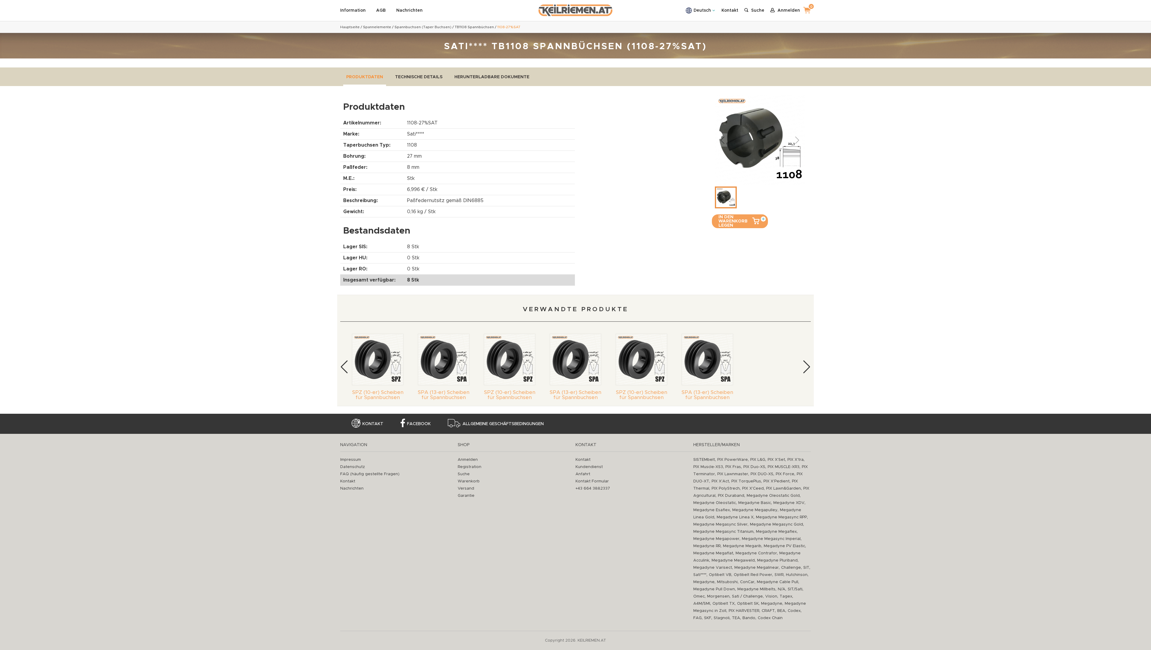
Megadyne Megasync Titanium (723, 532)
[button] (344, 367)
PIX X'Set (776, 460)
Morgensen (718, 596)
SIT (806, 568)
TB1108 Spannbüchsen (474, 27)
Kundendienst (589, 467)
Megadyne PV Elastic (784, 546)
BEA (781, 611)
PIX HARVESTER (744, 611)
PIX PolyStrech (726, 488)
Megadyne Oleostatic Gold (773, 496)
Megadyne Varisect (712, 568)
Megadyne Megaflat (713, 553)
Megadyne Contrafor (756, 553)
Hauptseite (350, 27)
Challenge (791, 568)
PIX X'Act (720, 481)
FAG (697, 618)
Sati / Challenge (747, 596)
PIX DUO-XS (762, 474)
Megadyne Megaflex (776, 532)
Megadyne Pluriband (777, 560)
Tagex (786, 596)
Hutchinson (796, 575)
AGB (381, 10)
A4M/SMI (701, 604)
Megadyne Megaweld (733, 560)
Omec (699, 596)
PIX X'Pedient (776, 481)
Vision (771, 596)
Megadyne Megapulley (755, 510)
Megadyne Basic (754, 503)
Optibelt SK (748, 604)
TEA (736, 618)
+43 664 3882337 (593, 488)
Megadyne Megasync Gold (776, 524)
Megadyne (704, 582)
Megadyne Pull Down (714, 589)
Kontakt (729, 10)
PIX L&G (757, 460)
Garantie (466, 496)
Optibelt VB (720, 575)
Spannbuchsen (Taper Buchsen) (422, 27)
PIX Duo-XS (754, 467)
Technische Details (418, 77)
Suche (464, 474)
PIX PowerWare (732, 460)
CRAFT (768, 611)
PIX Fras (733, 467)
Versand (466, 488)
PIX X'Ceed (753, 488)
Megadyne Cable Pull (777, 582)
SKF (707, 618)
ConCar (747, 582)
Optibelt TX (723, 604)
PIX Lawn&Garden (783, 488)
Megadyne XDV (789, 503)
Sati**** (699, 575)
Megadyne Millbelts (756, 589)
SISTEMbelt (704, 460)
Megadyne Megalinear (756, 568)
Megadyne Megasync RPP (781, 517)
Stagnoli (722, 618)
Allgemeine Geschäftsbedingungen (503, 424)
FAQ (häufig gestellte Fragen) (370, 474)
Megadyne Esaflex (711, 510)
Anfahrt (583, 474)
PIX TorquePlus (746, 481)
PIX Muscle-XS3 (708, 467)
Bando (748, 618)
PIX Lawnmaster (732, 474)
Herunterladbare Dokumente (491, 77)
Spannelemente (377, 27)
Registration (469, 467)
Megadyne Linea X (735, 517)
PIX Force (785, 474)
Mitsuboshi (727, 582)
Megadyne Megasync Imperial (771, 539)
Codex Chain (770, 618)
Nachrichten (409, 10)
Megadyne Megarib (742, 546)
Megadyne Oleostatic (714, 503)
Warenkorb (469, 481)
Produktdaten (364, 77)
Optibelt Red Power (753, 575)
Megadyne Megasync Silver (720, 524)
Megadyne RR (707, 546)
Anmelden (468, 460)
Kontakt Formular (592, 481)
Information (353, 10)
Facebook (419, 424)
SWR (779, 575)
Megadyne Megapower (716, 539)
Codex (794, 611)
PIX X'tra (795, 460)
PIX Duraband (731, 496)
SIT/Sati (795, 589)
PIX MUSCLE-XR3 (783, 467)
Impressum (350, 460)
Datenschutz (352, 467)
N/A (781, 589)
